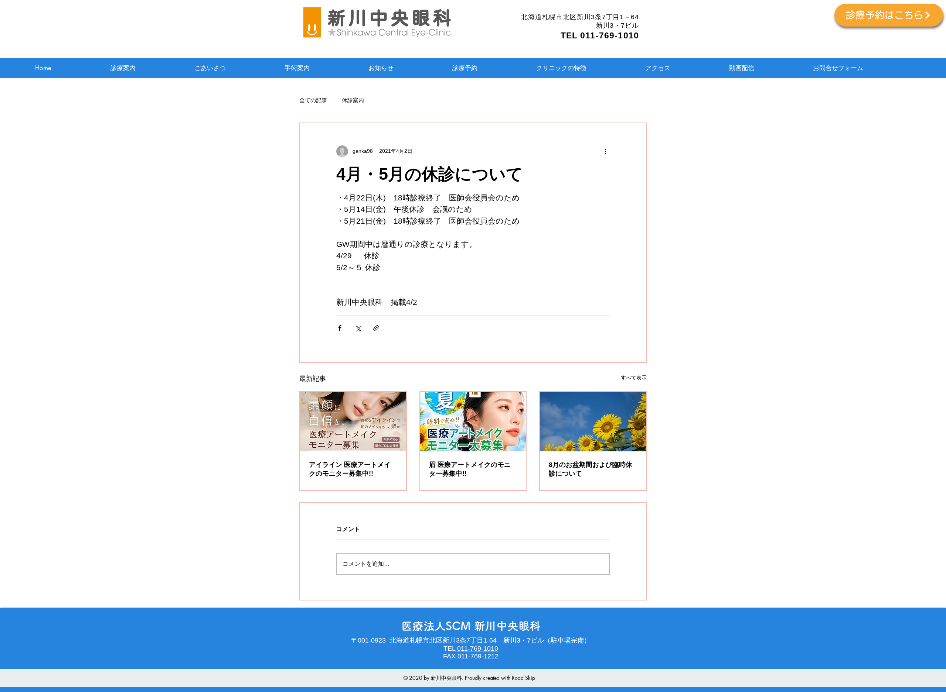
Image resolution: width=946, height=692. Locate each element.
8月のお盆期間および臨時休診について (590, 469)
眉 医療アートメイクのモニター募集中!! (470, 469)
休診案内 (353, 100)
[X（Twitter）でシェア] (357, 327)
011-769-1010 (476, 648)
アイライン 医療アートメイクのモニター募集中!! (350, 469)
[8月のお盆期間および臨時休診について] (593, 421)
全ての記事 (313, 100)
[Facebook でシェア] (339, 327)
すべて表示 (634, 378)
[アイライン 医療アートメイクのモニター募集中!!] (353, 421)
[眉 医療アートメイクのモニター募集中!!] (473, 421)
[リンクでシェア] (376, 327)
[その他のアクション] (605, 151)
